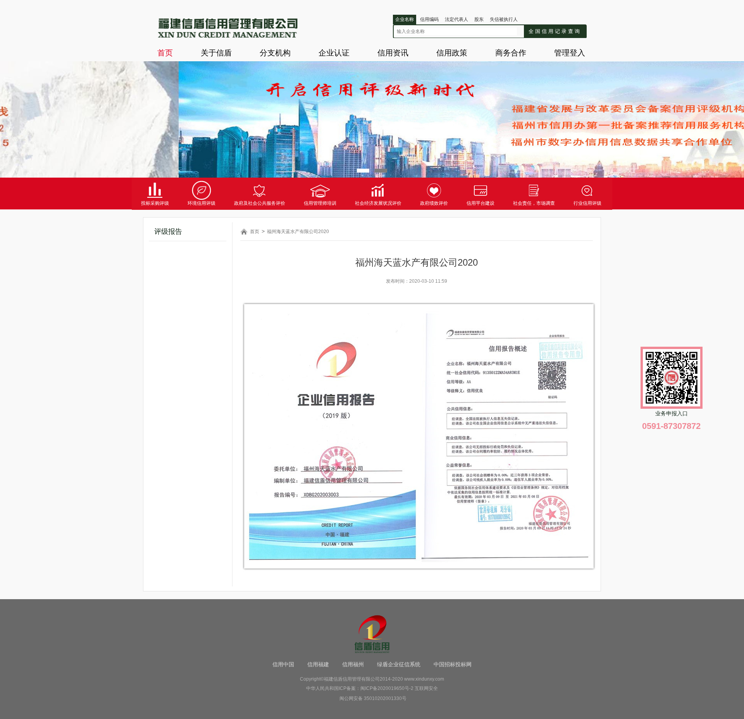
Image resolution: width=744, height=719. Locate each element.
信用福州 (353, 664)
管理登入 (569, 52)
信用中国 (283, 664)
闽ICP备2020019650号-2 (386, 688)
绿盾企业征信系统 (398, 664)
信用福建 (318, 664)
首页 (165, 52)
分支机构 (275, 52)
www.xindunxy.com (424, 679)
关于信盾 (216, 52)
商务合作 (510, 52)
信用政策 (451, 52)
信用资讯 (392, 52)
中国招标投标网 (453, 664)
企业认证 (334, 52)
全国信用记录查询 (555, 31)
